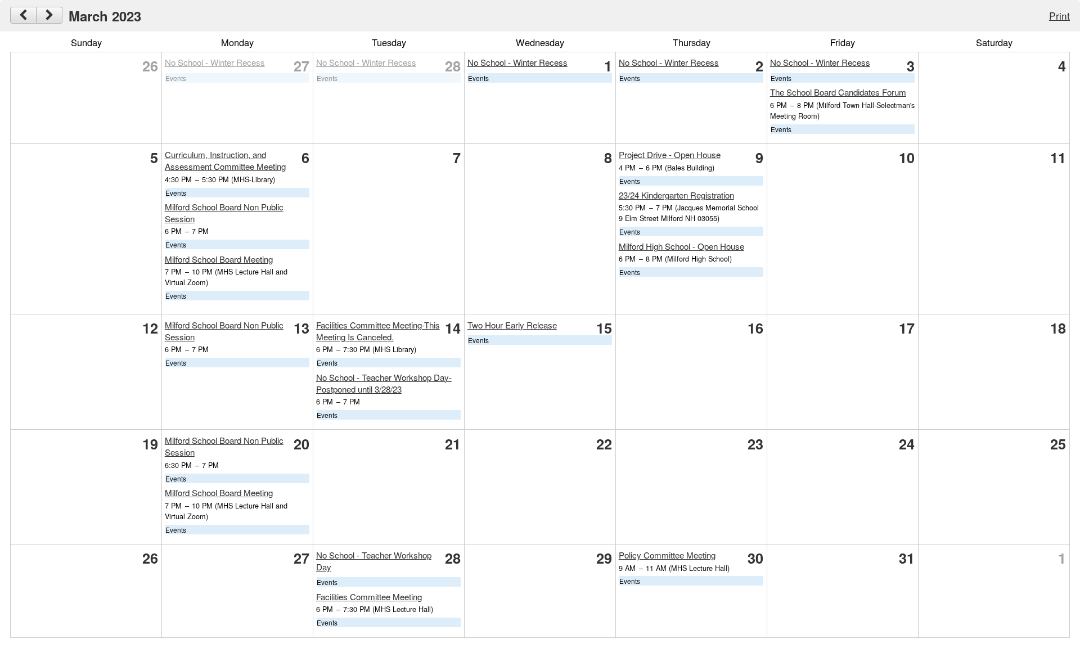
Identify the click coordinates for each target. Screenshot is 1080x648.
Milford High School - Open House (681, 246)
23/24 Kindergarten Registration (676, 195)
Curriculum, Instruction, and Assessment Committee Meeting (225, 160)
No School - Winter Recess (215, 62)
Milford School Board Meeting (219, 259)
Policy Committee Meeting (667, 555)
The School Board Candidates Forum (838, 92)
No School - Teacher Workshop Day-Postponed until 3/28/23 (384, 383)
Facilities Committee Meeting (369, 596)
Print (1059, 15)
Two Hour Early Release (512, 325)
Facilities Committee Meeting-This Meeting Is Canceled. (378, 331)
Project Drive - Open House (670, 154)
